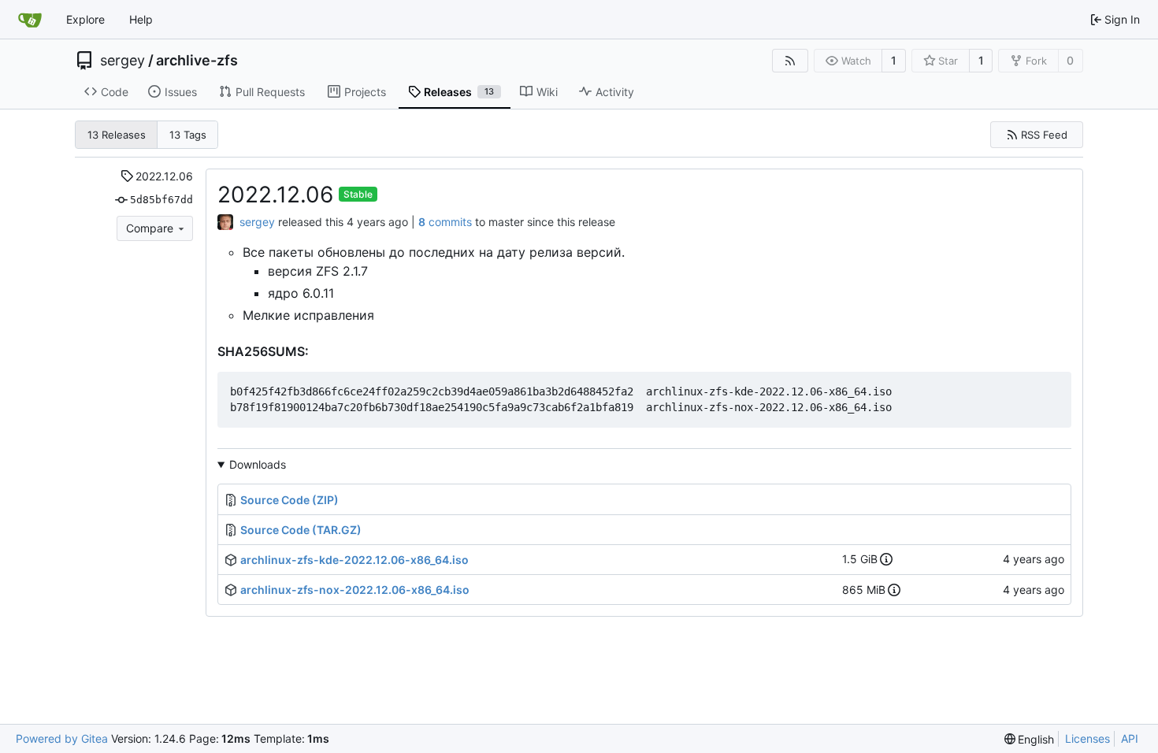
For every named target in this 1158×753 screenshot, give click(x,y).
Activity (615, 91)
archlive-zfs (197, 61)
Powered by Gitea (62, 738)
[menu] (1029, 739)
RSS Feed (1044, 134)
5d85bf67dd (161, 200)
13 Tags (187, 134)
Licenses (1087, 738)
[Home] (30, 20)
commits (445, 221)
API (1129, 738)
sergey (122, 61)
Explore (85, 19)
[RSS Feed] (790, 60)
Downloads (257, 464)
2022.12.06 (164, 176)
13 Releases (116, 134)
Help (141, 19)
